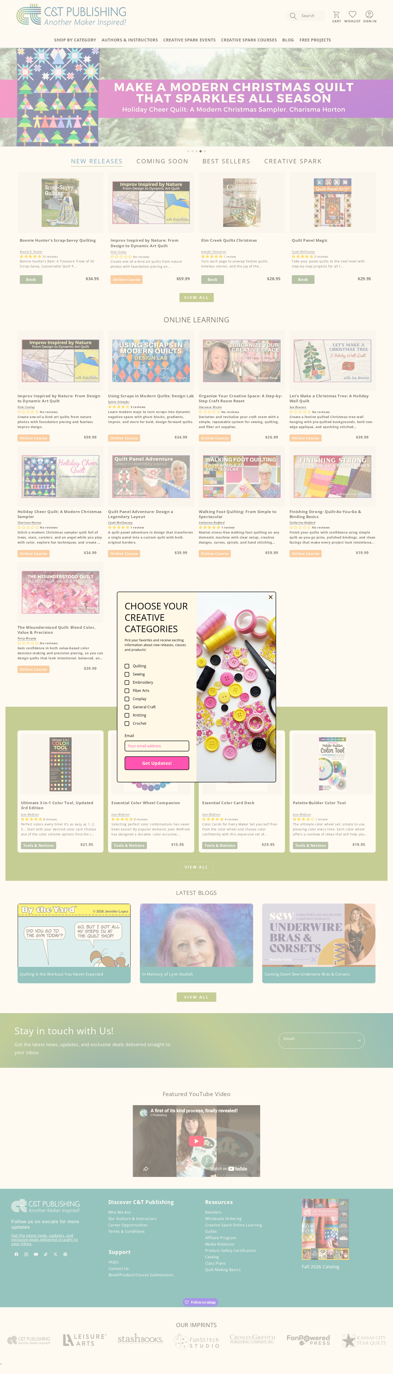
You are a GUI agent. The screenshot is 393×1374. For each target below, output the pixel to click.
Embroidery (143, 682)
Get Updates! (157, 763)
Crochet (139, 723)
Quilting (139, 666)
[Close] (270, 597)
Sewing (139, 674)
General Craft (144, 707)
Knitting (139, 715)
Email (129, 735)
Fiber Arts (141, 690)
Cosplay (139, 699)
